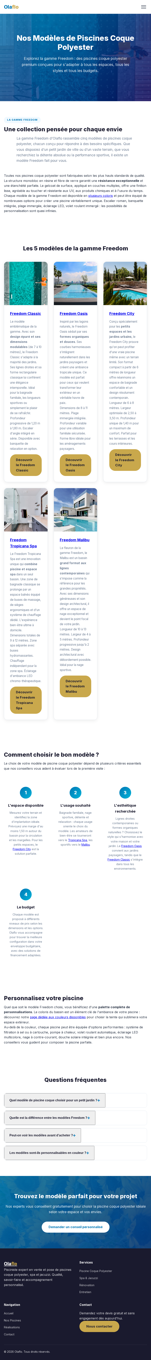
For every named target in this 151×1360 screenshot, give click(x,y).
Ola (11, 7)
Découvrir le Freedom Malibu (75, 686)
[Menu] (143, 6)
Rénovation (86, 1285)
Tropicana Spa (77, 840)
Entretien (85, 1292)
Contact (9, 1334)
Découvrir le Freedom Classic (25, 465)
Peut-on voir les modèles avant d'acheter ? (41, 1135)
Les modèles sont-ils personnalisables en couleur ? (47, 1152)
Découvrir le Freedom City (124, 460)
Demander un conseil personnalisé (76, 1227)
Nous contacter (99, 1326)
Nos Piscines (12, 1320)
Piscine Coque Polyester (95, 1271)
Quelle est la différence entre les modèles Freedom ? (48, 1117)
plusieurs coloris (100, 196)
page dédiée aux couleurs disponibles (58, 1017)
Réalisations (12, 1327)
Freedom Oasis (74, 313)
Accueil (8, 1313)
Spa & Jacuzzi (88, 1278)
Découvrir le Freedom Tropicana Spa (25, 700)
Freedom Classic (25, 313)
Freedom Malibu (74, 540)
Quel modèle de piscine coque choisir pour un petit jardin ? (53, 1100)
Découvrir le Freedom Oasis (75, 465)
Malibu (85, 844)
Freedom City (121, 313)
